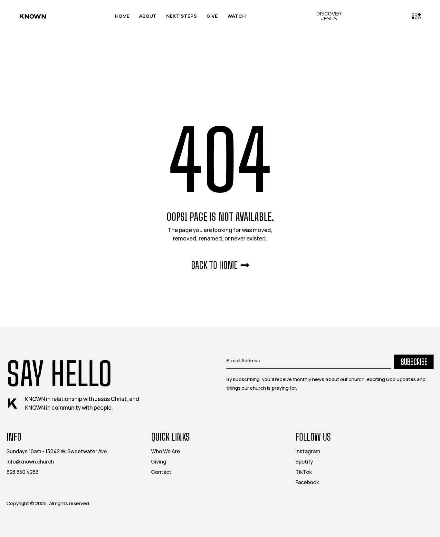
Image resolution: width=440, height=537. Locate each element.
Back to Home (214, 265)
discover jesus (329, 16)
